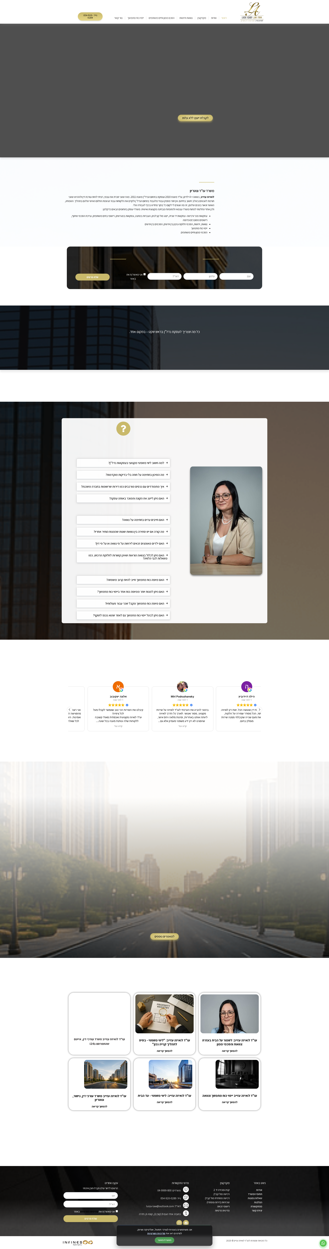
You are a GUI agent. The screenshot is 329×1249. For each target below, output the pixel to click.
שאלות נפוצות (255, 1198)
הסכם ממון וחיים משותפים (161, 18)
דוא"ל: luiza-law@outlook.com (163, 1206)
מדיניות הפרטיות (156, 1233)
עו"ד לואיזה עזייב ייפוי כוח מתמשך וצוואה (229, 1095)
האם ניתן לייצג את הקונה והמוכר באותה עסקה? (136, 498)
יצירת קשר (257, 1210)
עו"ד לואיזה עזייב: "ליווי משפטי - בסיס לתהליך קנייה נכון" (164, 1042)
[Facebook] (186, 1223)
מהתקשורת (256, 1206)
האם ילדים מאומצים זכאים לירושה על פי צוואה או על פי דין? (129, 543)
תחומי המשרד (255, 1194)
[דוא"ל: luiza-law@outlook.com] (186, 1205)
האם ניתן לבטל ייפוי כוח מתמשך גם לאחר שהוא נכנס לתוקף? (128, 615)
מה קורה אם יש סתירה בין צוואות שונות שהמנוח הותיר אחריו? (129, 532)
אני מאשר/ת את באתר (94, 1211)
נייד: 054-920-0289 (171, 1198)
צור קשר (118, 18)
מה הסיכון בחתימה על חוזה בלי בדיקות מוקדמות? (135, 475)
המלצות (258, 1202)
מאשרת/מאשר (164, 1240)
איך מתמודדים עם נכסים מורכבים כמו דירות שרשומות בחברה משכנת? (122, 486)
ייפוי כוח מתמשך (135, 18)
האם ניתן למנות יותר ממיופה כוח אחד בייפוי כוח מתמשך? (130, 592)
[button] (90, 16)
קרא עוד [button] (100, 726)
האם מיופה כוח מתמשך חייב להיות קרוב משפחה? (135, 580)
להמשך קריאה (229, 1051)
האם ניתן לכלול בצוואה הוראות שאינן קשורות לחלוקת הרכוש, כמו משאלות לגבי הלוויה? (128, 556)
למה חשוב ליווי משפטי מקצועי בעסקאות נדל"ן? (136, 463)
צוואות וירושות (186, 18)
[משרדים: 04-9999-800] (186, 1189)
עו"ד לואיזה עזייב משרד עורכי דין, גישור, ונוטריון (99, 1098)
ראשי (224, 18)
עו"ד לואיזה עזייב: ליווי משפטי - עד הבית (164, 1095)
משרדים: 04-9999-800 (169, 1190)
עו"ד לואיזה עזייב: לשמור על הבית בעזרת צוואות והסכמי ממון (229, 1042)
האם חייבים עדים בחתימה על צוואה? (143, 520)
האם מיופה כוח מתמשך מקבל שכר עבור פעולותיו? (134, 603)
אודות (214, 18)
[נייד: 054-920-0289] (186, 1197)
